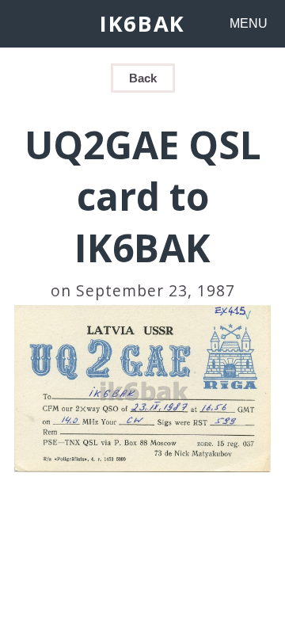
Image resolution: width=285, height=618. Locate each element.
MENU (249, 23)
